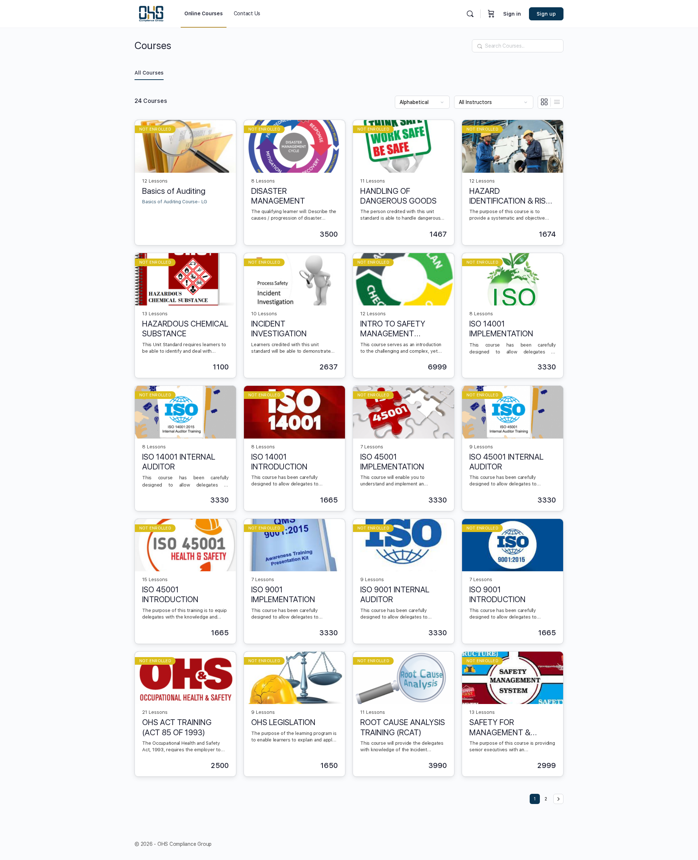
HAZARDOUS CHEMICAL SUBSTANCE (185, 328)
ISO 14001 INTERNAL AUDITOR (178, 461)
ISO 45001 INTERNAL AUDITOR (506, 461)
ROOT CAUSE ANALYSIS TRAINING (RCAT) (402, 727)
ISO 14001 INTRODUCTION (279, 461)
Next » (558, 799)
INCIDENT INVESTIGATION (279, 328)
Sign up (546, 14)
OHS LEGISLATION (283, 722)
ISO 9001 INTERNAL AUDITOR (394, 594)
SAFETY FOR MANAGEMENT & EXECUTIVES (499, 727)
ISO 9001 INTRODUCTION (497, 594)
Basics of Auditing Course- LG (174, 201)
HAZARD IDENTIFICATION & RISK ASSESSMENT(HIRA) (509, 196)
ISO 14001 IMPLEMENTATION (501, 328)
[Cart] (491, 14)
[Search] (470, 13)
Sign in (512, 14)
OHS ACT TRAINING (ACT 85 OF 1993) (177, 727)
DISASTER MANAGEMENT (278, 195)
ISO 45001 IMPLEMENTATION (392, 461)
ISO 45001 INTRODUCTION (170, 594)
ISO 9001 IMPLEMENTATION (283, 594)
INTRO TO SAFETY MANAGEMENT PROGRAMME (392, 329)
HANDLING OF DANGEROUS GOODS (398, 195)
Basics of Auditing (173, 191)
